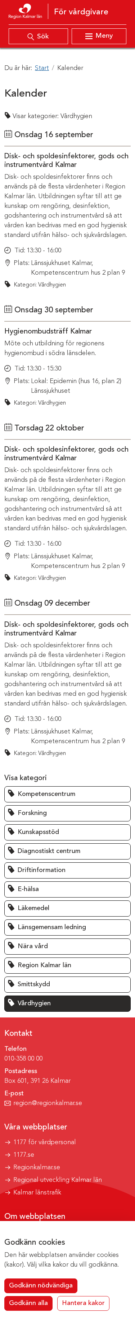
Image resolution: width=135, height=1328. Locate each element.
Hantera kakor (83, 1303)
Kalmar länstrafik (37, 1192)
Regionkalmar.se (36, 1167)
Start (42, 68)
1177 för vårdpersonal (44, 1142)
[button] (67, 794)
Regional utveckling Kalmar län (57, 1180)
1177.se (23, 1155)
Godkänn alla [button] (28, 1303)
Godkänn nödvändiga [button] (41, 1285)
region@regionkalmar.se (47, 1103)
